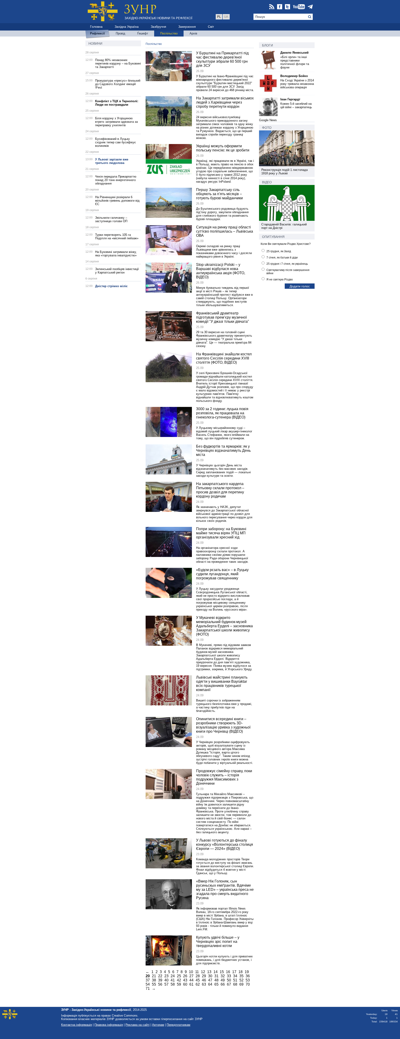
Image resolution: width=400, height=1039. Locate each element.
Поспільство (154, 44)
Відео (267, 182)
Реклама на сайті (137, 1025)
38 (154, 980)
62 (198, 984)
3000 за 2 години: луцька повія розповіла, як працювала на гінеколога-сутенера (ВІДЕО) (222, 413)
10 (191, 972)
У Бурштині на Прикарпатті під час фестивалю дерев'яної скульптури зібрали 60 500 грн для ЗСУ (222, 59)
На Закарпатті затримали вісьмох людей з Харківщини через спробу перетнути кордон (225, 102)
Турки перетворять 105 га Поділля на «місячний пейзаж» (116, 236)
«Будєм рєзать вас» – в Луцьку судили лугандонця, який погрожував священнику (222, 574)
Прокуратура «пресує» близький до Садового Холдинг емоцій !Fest (117, 84)
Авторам (158, 1025)
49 (223, 980)
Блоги (267, 45)
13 (209, 972)
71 (148, 988)
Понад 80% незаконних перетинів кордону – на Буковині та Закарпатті (118, 63)
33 (229, 976)
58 (173, 984)
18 (240, 972)
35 (241, 976)
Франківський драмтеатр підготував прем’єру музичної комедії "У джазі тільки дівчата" (222, 317)
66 (223, 984)
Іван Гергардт (290, 99)
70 (248, 984)
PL (219, 16)
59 (179, 984)
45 (198, 980)
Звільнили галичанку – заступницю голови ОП (111, 219)
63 (204, 984)
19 (247, 972)
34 (235, 976)
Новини (95, 43)
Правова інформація (108, 1025)
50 (229, 980)
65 (216, 984)
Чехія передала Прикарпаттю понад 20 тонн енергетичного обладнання (115, 180)
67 (229, 984)
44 (191, 980)
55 (154, 984)
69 (241, 984)
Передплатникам (178, 1025)
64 (210, 984)
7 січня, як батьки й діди (282, 257)
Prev (265, 205)
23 (166, 976)
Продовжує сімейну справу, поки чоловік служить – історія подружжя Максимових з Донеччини (224, 777)
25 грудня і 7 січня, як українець (287, 263)
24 (173, 976)
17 (234, 972)
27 (191, 976)
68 (235, 984)
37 (148, 980)
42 (179, 980)
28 (198, 976)
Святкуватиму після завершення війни (287, 271)
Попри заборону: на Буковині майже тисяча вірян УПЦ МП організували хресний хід (221, 533)
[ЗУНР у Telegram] (310, 7)
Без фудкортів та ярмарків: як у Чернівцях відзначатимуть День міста (223, 450)
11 (197, 972)
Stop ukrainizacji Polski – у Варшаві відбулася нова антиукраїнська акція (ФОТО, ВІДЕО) (220, 271)
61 (191, 984)
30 (210, 976)
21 (154, 976)
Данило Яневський (294, 52)
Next (308, 205)
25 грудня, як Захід (278, 251)
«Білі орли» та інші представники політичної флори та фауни (294, 62)
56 (160, 984)
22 (160, 976)
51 (235, 980)
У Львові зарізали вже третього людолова (111, 161)
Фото (267, 127)
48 (216, 980)
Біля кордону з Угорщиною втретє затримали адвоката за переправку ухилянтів (116, 122)
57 (166, 984)
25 (179, 976)
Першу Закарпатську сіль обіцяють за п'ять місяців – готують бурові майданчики (219, 194)
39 (160, 980)
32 (223, 976)
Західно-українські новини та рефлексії (158, 18)
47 (210, 980)
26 (185, 976)
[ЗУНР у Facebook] (279, 7)
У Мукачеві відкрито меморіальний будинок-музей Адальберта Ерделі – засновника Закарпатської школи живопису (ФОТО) (224, 626)
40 (166, 980)
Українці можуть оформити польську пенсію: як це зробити (222, 148)
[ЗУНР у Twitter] (287, 7)
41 (173, 980)
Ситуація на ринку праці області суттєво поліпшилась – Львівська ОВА (224, 231)
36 (248, 976)
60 (185, 984)
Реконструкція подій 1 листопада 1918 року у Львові (284, 171)
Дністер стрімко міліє (111, 286)
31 (216, 976)
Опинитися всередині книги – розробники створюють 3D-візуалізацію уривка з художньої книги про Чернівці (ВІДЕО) (223, 725)
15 (222, 972)
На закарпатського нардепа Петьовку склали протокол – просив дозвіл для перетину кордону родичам (220, 490)
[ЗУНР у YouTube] (299, 7)
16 (228, 972)
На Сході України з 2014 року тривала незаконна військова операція (297, 84)
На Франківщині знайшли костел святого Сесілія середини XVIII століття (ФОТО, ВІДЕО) (224, 358)
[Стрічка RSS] (271, 7)
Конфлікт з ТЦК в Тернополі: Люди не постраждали (116, 102)
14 (215, 972)
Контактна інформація (76, 1025)
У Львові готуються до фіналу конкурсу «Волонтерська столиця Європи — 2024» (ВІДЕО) (224, 844)
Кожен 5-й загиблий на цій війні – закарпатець (296, 105)
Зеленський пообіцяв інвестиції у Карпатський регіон (117, 270)
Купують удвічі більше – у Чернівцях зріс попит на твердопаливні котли (217, 941)
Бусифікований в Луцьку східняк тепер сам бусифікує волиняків (115, 142)
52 (241, 980)
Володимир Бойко (294, 76)
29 (204, 976)
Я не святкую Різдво (279, 279)
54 (148, 984)
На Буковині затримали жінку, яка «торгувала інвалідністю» (116, 253)
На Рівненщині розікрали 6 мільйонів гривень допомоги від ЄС (117, 200)
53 (248, 980)
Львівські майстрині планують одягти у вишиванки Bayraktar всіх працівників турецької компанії (221, 683)
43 (185, 980)
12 (203, 972)
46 (204, 980)
